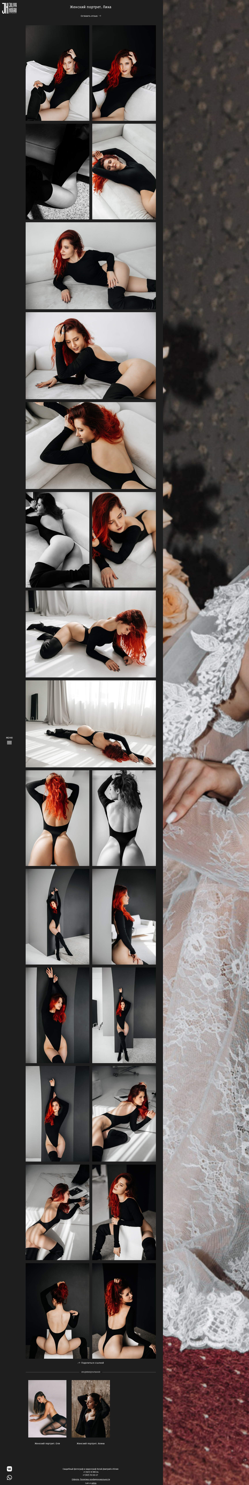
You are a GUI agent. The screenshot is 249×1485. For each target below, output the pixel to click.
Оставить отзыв (89, 16)
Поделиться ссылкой (92, 1362)
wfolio (94, 1483)
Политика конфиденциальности (95, 1479)
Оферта (75, 1479)
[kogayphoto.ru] (9, 8)
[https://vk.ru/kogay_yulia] (9, 1469)
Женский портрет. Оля (47, 1443)
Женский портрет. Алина (91, 1443)
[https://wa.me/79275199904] (9, 1477)
